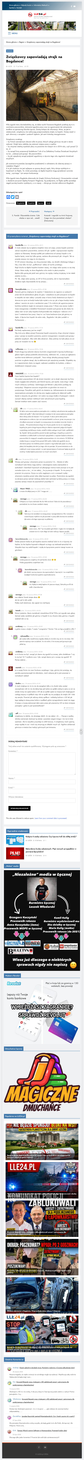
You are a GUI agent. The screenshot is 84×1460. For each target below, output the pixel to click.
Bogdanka (20, 203)
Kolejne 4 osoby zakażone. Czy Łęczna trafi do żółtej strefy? (51, 836)
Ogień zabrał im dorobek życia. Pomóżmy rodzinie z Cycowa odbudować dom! (47, 1368)
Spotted (11, 8)
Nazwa (11, 778)
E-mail (11, 787)
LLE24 (10, 66)
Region (10, 51)
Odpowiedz (70, 284)
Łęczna (40, 203)
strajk (48, 203)
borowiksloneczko (22, 539)
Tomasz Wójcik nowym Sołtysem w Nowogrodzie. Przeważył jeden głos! (42, 1430)
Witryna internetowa (15, 797)
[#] (42, 26)
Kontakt (19, 8)
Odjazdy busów (26, 5)
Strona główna (14, 5)
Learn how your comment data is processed (50, 818)
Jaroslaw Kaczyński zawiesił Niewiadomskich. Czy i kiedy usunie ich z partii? (48, 1416)
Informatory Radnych (41, 5)
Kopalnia (31, 203)
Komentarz (13, 751)
